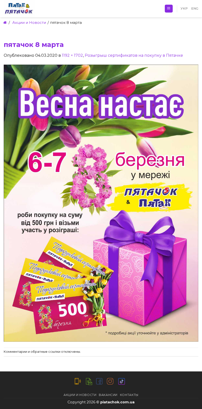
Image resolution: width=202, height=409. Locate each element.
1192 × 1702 (72, 55)
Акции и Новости (80, 395)
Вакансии (108, 395)
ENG (194, 8)
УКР (184, 8)
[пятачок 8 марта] (101, 202)
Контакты (129, 395)
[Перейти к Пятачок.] (4, 22)
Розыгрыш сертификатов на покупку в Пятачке (134, 55)
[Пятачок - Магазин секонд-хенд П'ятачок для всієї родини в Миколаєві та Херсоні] (34, 8)
